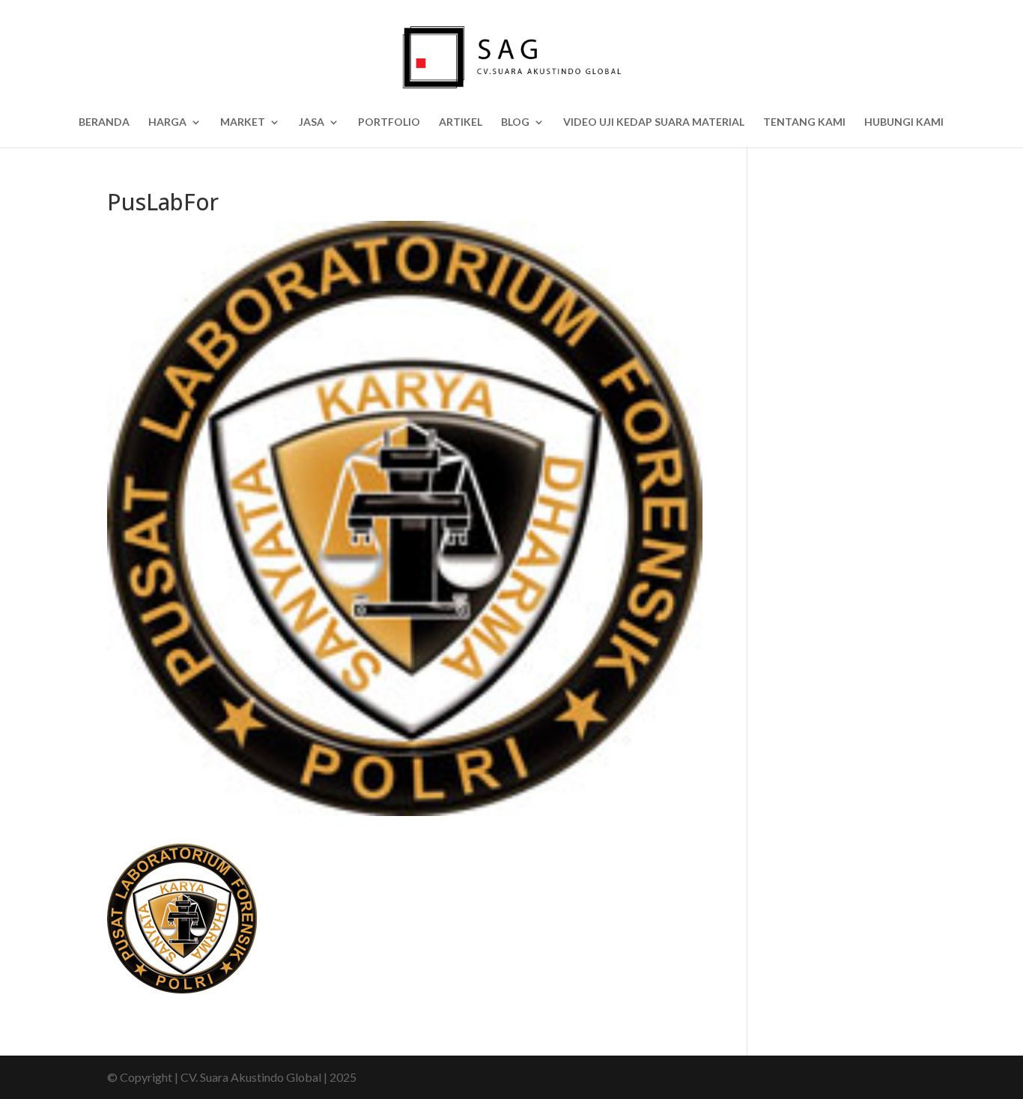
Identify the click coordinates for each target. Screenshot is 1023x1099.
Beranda (104, 122)
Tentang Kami (804, 122)
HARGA (167, 122)
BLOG (515, 122)
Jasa (311, 122)
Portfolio (389, 122)
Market (242, 122)
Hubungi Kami (904, 122)
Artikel (460, 122)
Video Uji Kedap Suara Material (653, 122)
